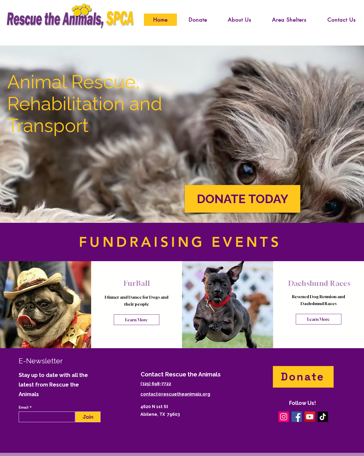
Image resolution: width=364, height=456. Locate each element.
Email (24, 407)
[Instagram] (283, 417)
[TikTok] (323, 417)
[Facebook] (297, 417)
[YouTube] (310, 417)
